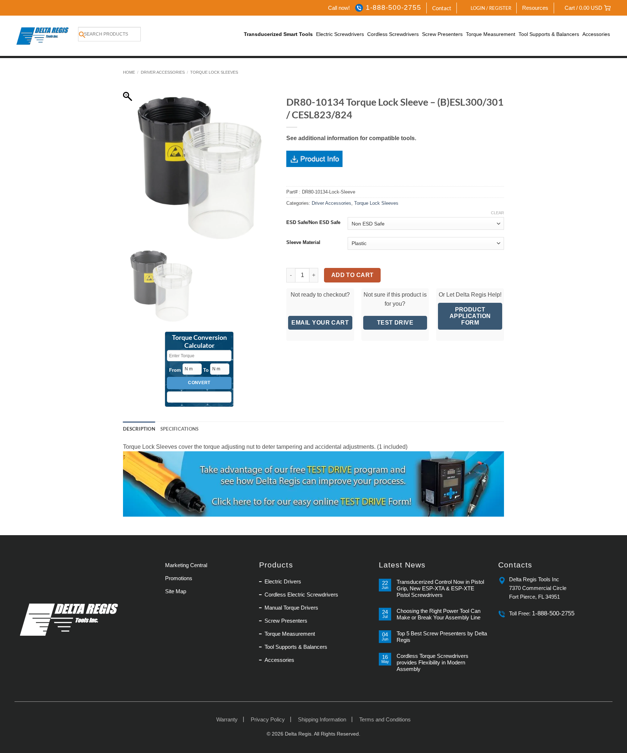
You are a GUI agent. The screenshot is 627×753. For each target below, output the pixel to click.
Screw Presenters (442, 34)
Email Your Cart (320, 322)
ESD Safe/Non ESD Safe (313, 222)
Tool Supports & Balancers (549, 34)
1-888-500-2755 (393, 7)
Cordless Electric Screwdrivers (301, 594)
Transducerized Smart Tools (278, 34)
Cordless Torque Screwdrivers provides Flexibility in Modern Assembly (432, 662)
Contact (441, 8)
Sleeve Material (303, 242)
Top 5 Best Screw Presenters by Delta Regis (442, 636)
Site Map (175, 591)
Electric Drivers (283, 581)
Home (129, 72)
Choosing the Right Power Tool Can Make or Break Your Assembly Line (438, 614)
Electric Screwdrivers (340, 34)
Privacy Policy (268, 719)
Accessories (596, 34)
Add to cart (352, 275)
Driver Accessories (163, 72)
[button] (487, 8)
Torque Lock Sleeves (214, 72)
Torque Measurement (490, 34)
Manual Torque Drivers (291, 608)
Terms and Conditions (385, 719)
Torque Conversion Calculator (199, 342)
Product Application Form (470, 316)
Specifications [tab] (179, 429)
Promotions (178, 578)
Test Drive (395, 322)
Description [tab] (139, 429)
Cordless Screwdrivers (393, 34)
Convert (199, 382)
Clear (497, 213)
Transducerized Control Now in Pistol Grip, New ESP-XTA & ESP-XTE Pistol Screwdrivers (440, 588)
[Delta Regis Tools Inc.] (43, 36)
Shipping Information (322, 719)
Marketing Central (186, 565)
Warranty (227, 719)
